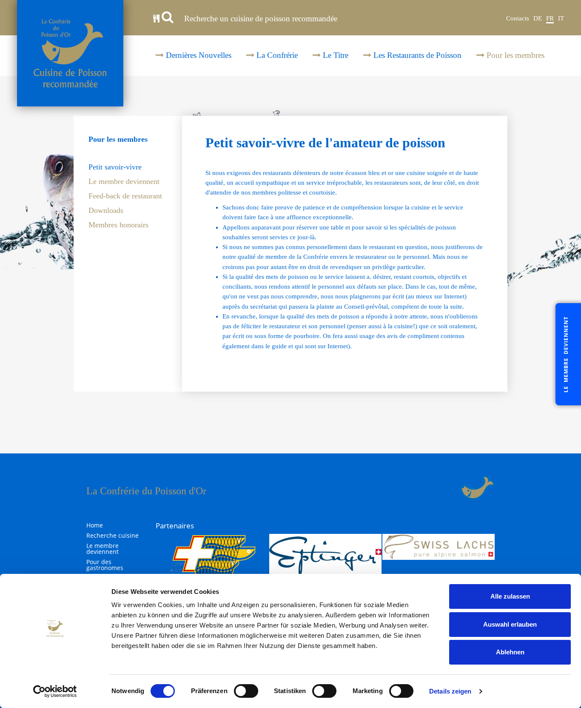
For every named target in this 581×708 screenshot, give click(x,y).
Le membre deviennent (123, 182)
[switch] (246, 691)
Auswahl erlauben (510, 624)
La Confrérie (276, 55)
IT (561, 18)
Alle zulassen (510, 596)
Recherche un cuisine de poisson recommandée (259, 18)
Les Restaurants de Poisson (416, 55)
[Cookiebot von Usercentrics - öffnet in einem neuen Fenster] (55, 691)
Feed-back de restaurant (125, 196)
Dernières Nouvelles (197, 55)
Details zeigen (450, 691)
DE (537, 18)
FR (550, 18)
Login (455, 487)
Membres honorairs (118, 225)
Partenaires (175, 525)
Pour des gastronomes (104, 565)
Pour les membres (514, 55)
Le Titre (334, 55)
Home (94, 525)
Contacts (517, 18)
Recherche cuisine (112, 536)
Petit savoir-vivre (115, 167)
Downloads (105, 210)
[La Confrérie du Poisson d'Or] (70, 53)
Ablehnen (510, 652)
